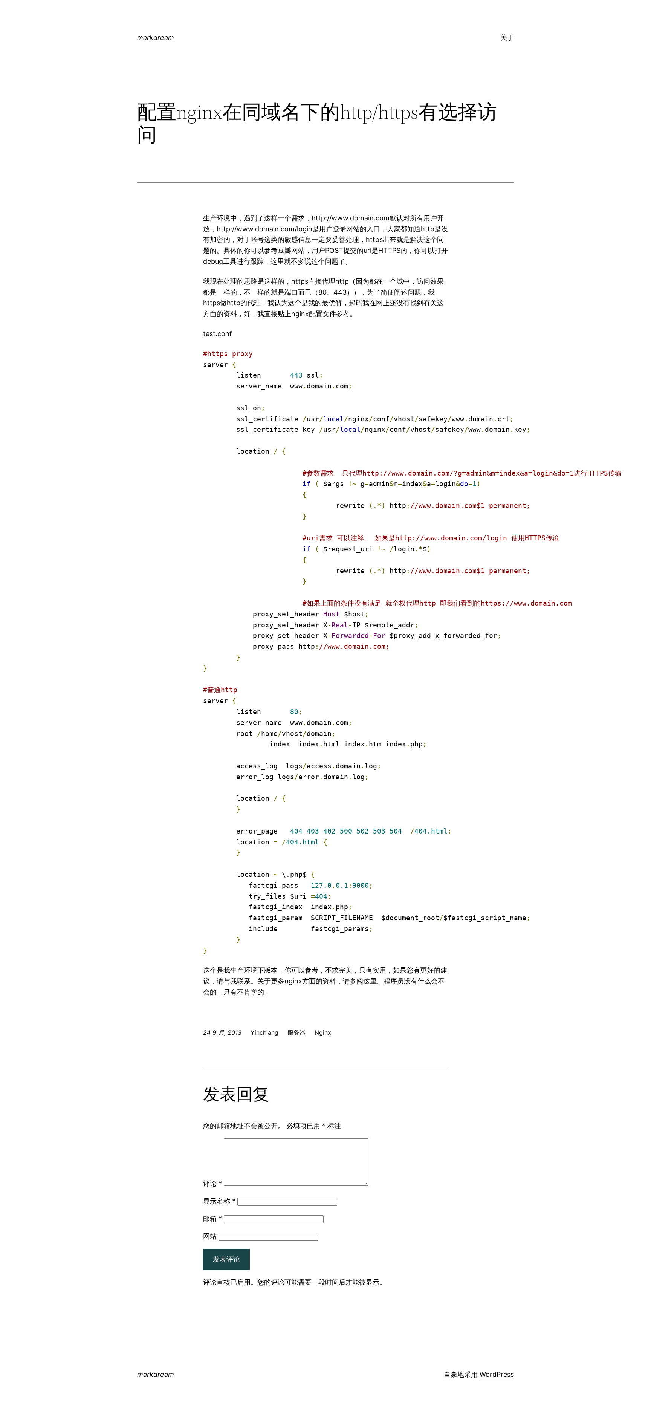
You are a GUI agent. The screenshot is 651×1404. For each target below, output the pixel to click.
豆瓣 (284, 250)
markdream (155, 37)
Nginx (323, 1032)
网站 (210, 1236)
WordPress (497, 1374)
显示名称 (219, 1201)
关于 (507, 37)
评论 (212, 1183)
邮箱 (212, 1218)
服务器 (296, 1032)
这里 (370, 981)
